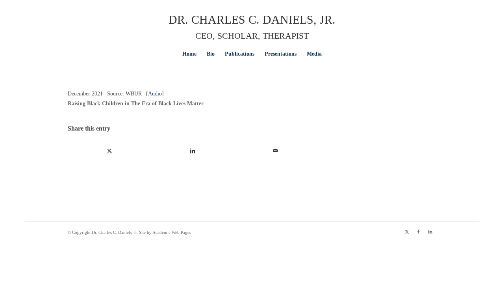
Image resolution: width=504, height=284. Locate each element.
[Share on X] (109, 151)
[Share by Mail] (275, 151)
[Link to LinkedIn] (430, 231)
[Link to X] (407, 231)
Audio (155, 94)
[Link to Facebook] (418, 231)
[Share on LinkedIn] (192, 151)
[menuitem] (189, 54)
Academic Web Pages (171, 232)
